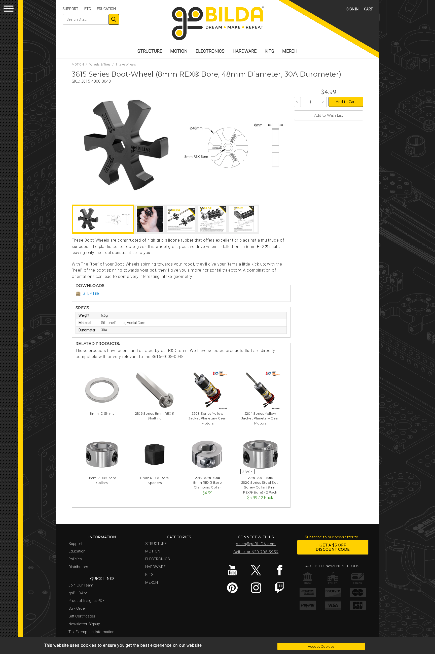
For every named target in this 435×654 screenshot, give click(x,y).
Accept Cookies (321, 646)
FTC (87, 9)
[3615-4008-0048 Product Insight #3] (243, 219)
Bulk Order (77, 608)
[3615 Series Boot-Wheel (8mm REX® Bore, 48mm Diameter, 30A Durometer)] (126, 145)
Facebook (279, 570)
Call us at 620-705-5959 (255, 552)
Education (106, 9)
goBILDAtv (77, 593)
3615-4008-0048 (96, 81)
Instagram (256, 587)
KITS (269, 51)
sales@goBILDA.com (256, 544)
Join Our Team (80, 585)
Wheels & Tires (100, 64)
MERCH (290, 51)
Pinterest (232, 587)
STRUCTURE (149, 51)
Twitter (256, 570)
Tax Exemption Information (91, 632)
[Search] (113, 19)
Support (70, 9)
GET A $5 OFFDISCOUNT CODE (333, 547)
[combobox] (91, 19)
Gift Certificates (81, 616)
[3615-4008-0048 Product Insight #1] (181, 219)
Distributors (78, 567)
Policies (75, 559)
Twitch (279, 587)
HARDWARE (245, 51)
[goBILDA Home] (217, 23)
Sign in (352, 9)
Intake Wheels (126, 64)
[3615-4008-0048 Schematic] (235, 145)
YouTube (232, 570)
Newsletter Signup (84, 624)
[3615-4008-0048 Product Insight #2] (212, 219)
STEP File (91, 293)
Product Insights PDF (86, 600)
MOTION (179, 51)
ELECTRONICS (210, 51)
